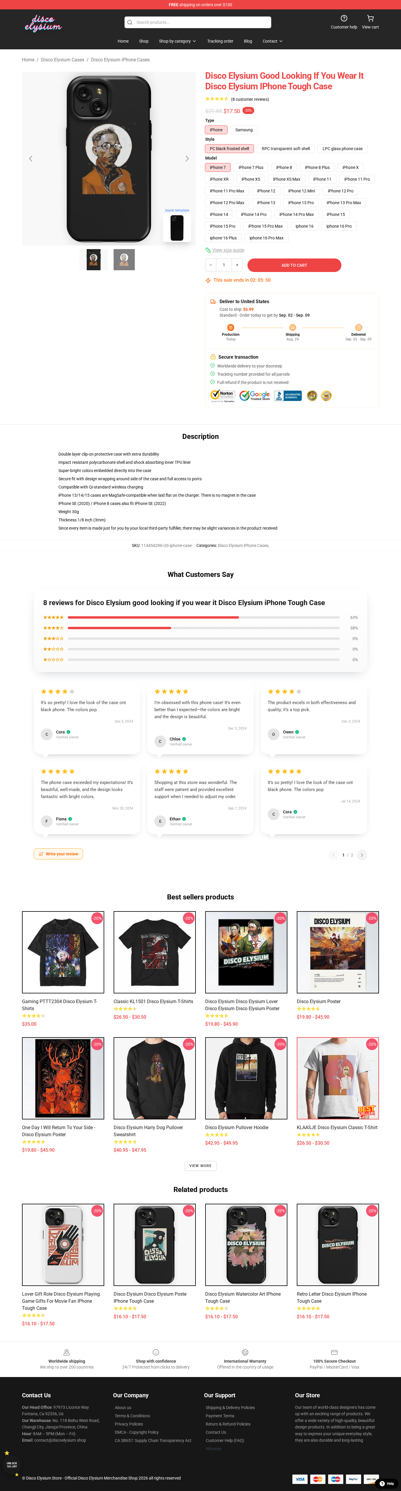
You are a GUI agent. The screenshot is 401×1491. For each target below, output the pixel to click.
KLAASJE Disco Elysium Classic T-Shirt (337, 1127)
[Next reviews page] (362, 855)
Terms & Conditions (132, 1415)
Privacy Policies (129, 1424)
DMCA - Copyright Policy (137, 1432)
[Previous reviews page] (333, 855)
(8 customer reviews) (250, 99)
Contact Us (216, 1432)
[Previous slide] (31, 158)
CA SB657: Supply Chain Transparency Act (153, 1440)
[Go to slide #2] (124, 259)
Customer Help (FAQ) (225, 1440)
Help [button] (390, 1484)
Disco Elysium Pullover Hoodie (236, 1127)
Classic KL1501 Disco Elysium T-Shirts (153, 1001)
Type (209, 120)
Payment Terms (220, 1415)
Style (210, 139)
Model (211, 158)
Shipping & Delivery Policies (230, 1407)
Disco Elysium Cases (62, 60)
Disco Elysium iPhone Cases (120, 60)
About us (123, 1407)
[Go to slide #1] (94, 259)
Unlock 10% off (12, 1465)
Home (28, 60)
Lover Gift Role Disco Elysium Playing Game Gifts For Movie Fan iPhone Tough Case (61, 1301)
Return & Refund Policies (228, 1424)
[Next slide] (187, 158)
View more (200, 1166)
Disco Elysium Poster (319, 1001)
